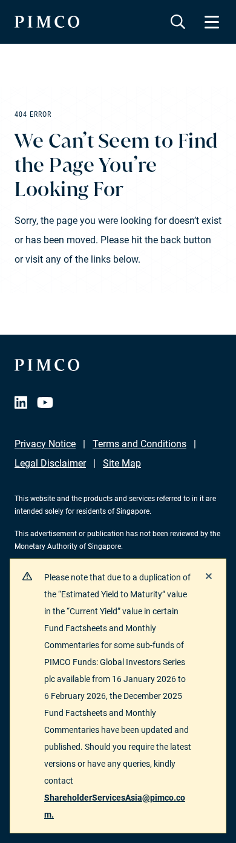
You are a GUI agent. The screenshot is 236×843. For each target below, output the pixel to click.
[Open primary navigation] (211, 22)
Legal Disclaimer (50, 463)
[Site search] (178, 22)
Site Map (122, 463)
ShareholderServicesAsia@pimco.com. (114, 806)
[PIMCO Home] (47, 22)
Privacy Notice (45, 444)
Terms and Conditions (139, 444)
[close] (209, 576)
